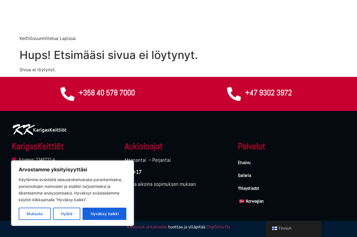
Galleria (244, 175)
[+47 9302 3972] (234, 94)
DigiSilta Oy (218, 227)
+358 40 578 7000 (107, 93)
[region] (72, 193)
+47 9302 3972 (268, 93)
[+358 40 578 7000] (67, 94)
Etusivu (244, 162)
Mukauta (34, 213)
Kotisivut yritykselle (147, 227)
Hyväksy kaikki (105, 213)
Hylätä (67, 213)
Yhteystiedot (248, 188)
